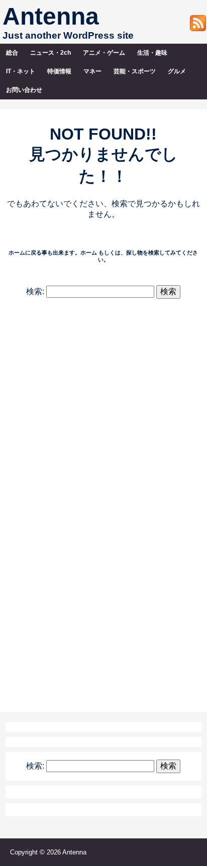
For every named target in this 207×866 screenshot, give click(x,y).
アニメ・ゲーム (104, 52)
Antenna (51, 16)
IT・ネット (20, 71)
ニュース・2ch (50, 52)
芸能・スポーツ (135, 71)
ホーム (88, 253)
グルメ (177, 71)
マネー (92, 71)
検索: (35, 291)
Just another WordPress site (68, 35)
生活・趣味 (152, 52)
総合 (12, 52)
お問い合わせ (24, 89)
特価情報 (59, 71)
